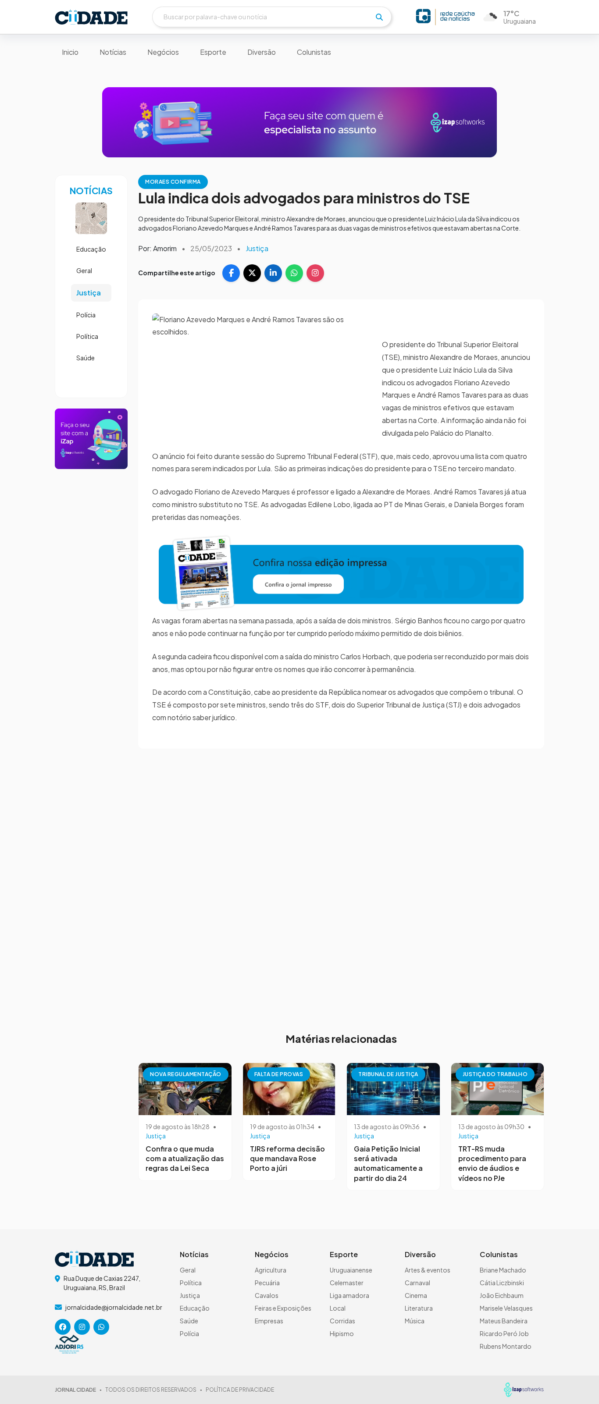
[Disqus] (341, 885)
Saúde (85, 358)
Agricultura (270, 1270)
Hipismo (342, 1333)
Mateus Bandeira (504, 1321)
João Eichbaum (502, 1295)
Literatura (419, 1308)
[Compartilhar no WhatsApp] (294, 273)
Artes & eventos (427, 1270)
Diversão (261, 52)
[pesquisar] (379, 17)
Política (87, 336)
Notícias (113, 52)
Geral (84, 270)
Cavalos (266, 1295)
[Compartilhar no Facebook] (231, 273)
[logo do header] (91, 17)
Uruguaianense (351, 1270)
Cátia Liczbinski (502, 1283)
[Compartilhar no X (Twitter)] (252, 273)
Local (338, 1308)
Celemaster (347, 1283)
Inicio (70, 52)
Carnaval (417, 1283)
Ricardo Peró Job (504, 1333)
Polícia (86, 315)
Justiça (88, 292)
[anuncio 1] (299, 121)
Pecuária (267, 1283)
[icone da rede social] (63, 1327)
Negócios (163, 52)
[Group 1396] (341, 572)
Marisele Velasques (506, 1308)
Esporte (213, 52)
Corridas (342, 1321)
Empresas (269, 1321)
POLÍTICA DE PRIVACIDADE (240, 1389)
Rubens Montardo (505, 1346)
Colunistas (314, 52)
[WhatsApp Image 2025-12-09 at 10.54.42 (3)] (91, 438)
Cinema (416, 1295)
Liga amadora (349, 1295)
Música (414, 1321)
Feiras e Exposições (283, 1308)
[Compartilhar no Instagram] (315, 273)
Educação (91, 249)
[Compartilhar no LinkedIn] (273, 273)
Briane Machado (503, 1270)
